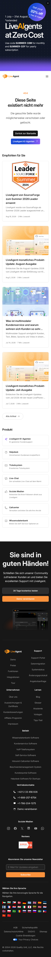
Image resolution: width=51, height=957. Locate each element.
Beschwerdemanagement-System (25, 767)
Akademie (38, 708)
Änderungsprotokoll (38, 675)
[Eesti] (44, 902)
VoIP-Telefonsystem (25, 749)
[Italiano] (24, 907)
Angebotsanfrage (38, 681)
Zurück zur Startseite (25, 133)
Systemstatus (38, 669)
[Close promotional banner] (48, 3)
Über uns (13, 697)
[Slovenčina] (29, 911)
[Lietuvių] (34, 907)
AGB (15, 927)
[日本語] (29, 907)
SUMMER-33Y (18, 46)
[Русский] (24, 911)
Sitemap (43, 931)
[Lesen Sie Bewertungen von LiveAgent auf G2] (25, 845)
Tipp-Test (38, 720)
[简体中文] (9, 915)
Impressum (13, 724)
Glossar (38, 702)
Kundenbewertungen (13, 712)
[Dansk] (19, 902)
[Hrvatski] (14, 907)
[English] (34, 902)
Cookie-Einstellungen (25, 935)
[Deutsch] (24, 902)
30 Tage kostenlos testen (25, 590)
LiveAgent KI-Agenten (23, 141)
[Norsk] (4, 911)
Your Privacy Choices (28, 939)
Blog (38, 697)
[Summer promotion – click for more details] (25, 35)
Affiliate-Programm (13, 718)
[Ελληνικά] (29, 902)
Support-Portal (38, 658)
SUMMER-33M (24, 43)
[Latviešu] (39, 907)
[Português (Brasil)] (14, 911)
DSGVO (31, 931)
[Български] (9, 902)
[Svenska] (39, 911)
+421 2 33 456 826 (27, 791)
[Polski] (9, 911)
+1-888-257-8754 (26, 797)
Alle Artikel (11, 416)
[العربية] (4, 902)
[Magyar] (19, 907)
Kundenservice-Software (25, 743)
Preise (13, 665)
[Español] (39, 902)
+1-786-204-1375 (26, 803)
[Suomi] (4, 907)
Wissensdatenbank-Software (25, 737)
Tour (13, 683)
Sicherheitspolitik (30, 927)
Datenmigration (38, 663)
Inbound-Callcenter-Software (25, 761)
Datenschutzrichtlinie (13, 931)
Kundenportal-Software (25, 773)
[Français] (9, 907)
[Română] (19, 911)
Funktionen (13, 671)
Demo (13, 659)
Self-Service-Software (25, 755)
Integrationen (13, 677)
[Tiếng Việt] (4, 915)
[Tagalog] (44, 911)
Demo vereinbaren (26, 599)
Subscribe (25, 874)
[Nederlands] (44, 907)
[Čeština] (14, 902)
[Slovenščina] (34, 911)
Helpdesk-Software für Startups (25, 778)
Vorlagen (38, 714)
